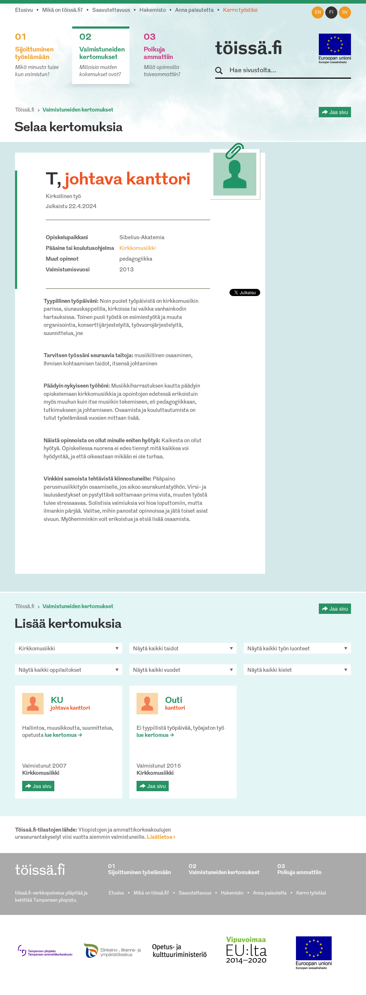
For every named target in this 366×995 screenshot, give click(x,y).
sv (345, 12)
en (318, 12)
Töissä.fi (24, 110)
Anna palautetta (194, 10)
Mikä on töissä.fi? (62, 10)
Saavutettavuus (111, 10)
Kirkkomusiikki (137, 248)
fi (331, 12)
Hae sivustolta (222, 71)
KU (57, 700)
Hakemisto (152, 10)
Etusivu (24, 10)
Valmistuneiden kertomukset (78, 110)
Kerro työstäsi (240, 10)
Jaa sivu (339, 111)
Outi (173, 700)
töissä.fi (248, 49)
